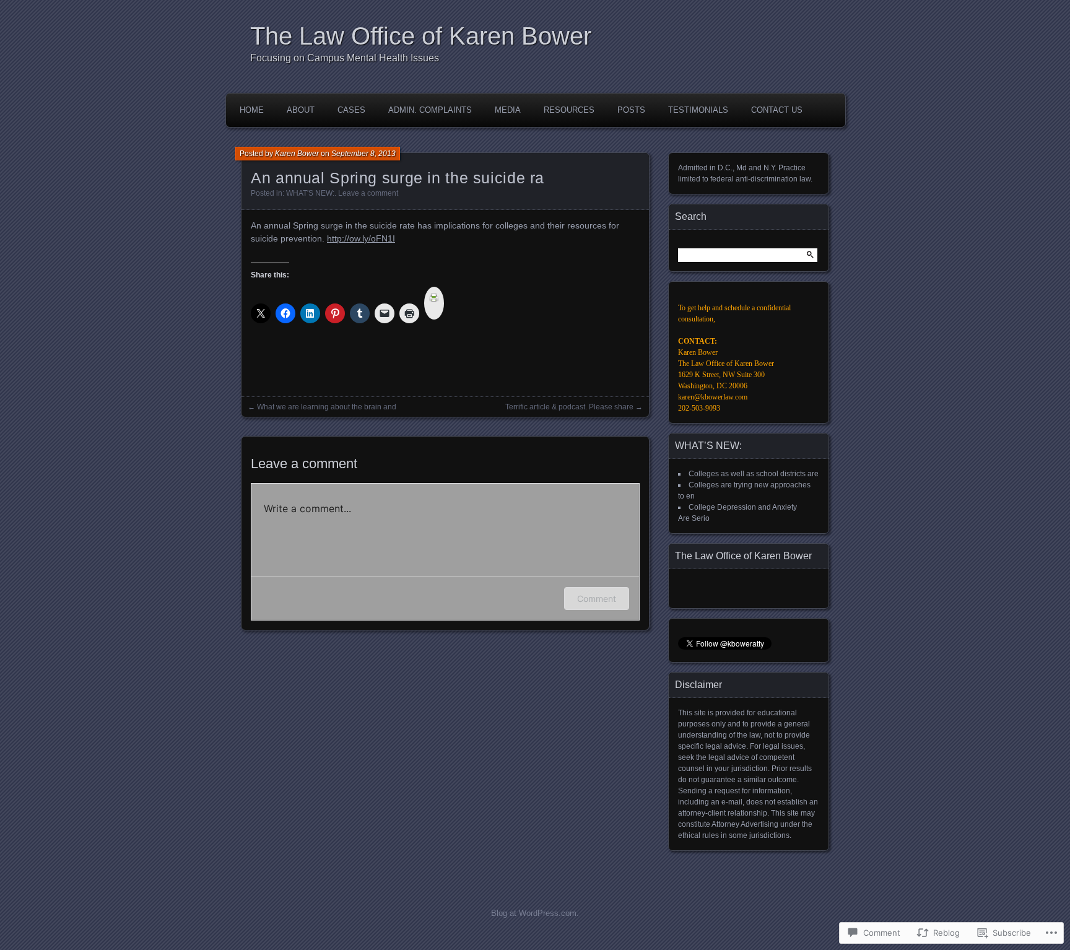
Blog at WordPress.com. (535, 913)
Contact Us (776, 110)
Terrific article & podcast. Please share (569, 407)
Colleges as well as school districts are (754, 473)
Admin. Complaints (430, 110)
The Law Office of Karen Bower (420, 36)
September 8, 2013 (363, 153)
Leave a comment (368, 193)
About (301, 110)
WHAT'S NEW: (310, 193)
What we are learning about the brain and (326, 407)
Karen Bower (297, 153)
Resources (569, 110)
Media (508, 110)
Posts (631, 110)
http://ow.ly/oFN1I (361, 238)
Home (252, 110)
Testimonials (698, 110)
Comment (596, 598)
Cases (351, 110)
